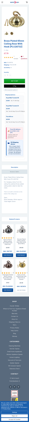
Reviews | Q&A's (14, 171)
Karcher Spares (14, 349)
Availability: (8, 67)
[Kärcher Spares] (14, 400)
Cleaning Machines (14, 346)
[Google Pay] (14, 86)
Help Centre (14, 330)
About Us (14, 319)
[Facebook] (10, 387)
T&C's (14, 325)
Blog (14, 333)
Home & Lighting (14, 357)
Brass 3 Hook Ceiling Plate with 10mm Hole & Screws (21, 277)
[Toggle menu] (2, 2)
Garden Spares (14, 363)
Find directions (13, 381)
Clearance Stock (14, 368)
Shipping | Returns (14, 322)
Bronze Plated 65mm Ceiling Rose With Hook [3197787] (7, 242)
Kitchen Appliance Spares (14, 354)
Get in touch (15, 378)
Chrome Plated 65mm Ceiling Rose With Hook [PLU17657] (21, 241)
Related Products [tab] (14, 219)
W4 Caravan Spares (14, 366)
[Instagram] (18, 387)
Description (14, 167)
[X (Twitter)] (14, 387)
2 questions (24, 57)
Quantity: (6, 72)
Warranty (14, 313)
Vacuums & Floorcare (14, 360)
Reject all (14, 416)
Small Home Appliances (14, 351)
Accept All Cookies (14, 419)
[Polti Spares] (14, 393)
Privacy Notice (14, 328)
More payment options (11, 90)
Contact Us (14, 316)
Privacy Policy (7, 408)
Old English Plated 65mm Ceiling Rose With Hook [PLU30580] (7, 277)
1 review (16, 57)
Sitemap (14, 336)
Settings (14, 412)
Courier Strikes (14, 306)
